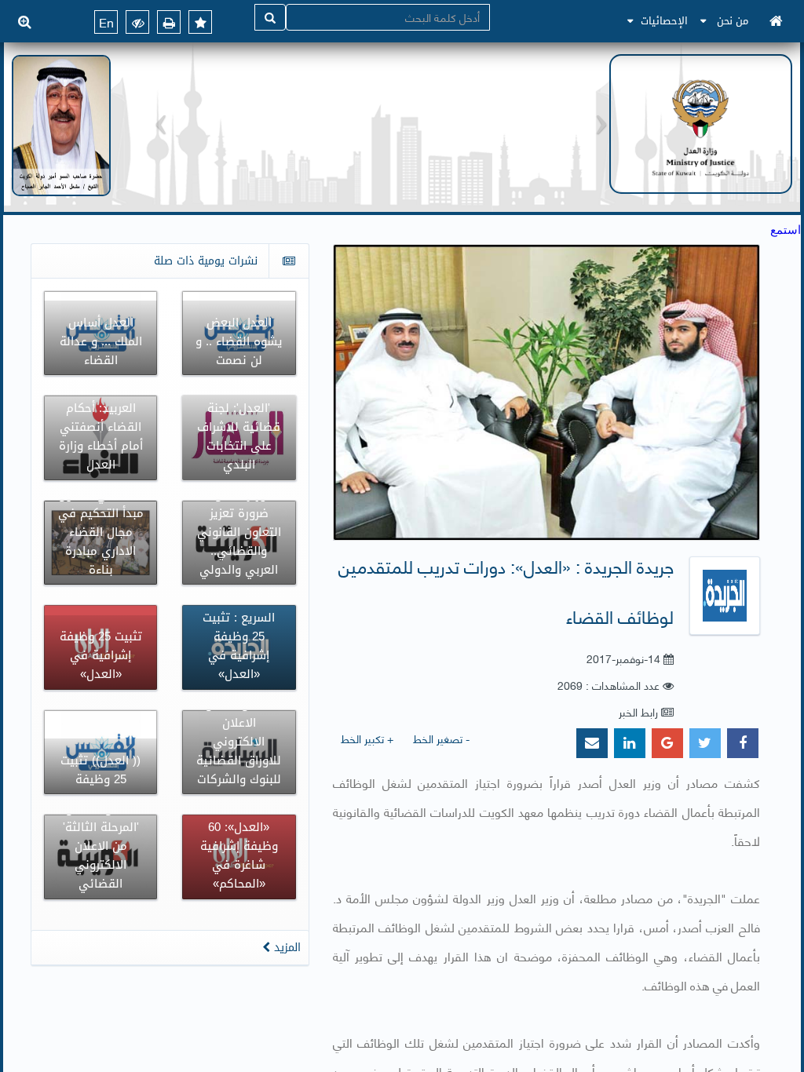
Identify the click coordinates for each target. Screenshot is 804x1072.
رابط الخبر (638, 711)
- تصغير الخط (441, 738)
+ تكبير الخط (367, 738)
